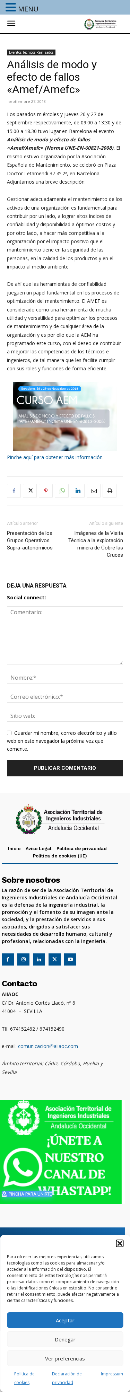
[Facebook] (14, 491)
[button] (119, 1243)
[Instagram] (23, 959)
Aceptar (65, 1320)
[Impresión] (109, 491)
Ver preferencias (65, 1358)
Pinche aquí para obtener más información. (55, 457)
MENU (28, 9)
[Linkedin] (78, 491)
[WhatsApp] (62, 491)
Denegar (65, 1339)
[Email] (94, 491)
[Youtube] (70, 959)
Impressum (112, 1374)
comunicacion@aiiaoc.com (48, 1046)
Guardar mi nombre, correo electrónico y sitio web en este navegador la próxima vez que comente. (62, 741)
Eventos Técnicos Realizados (31, 52)
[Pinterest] (46, 491)
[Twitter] (30, 491)
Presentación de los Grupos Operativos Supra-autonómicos (30, 540)
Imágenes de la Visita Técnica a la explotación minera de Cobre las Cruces (95, 544)
